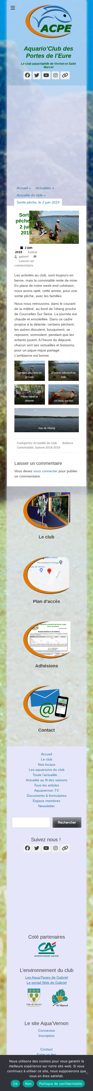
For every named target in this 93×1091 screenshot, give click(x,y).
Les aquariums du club (46, 770)
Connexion (46, 1030)
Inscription (46, 1036)
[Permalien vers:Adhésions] (46, 640)
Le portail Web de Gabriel (47, 983)
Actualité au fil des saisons (46, 780)
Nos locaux (46, 764)
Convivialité (25, 447)
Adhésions (46, 665)
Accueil (24, 188)
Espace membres (46, 801)
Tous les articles (46, 785)
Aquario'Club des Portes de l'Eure (48, 52)
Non (28, 1084)
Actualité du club (31, 195)
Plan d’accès (46, 601)
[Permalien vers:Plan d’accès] (46, 575)
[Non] (86, 1072)
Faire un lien (46, 1054)
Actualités (45, 188)
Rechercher (67, 822)
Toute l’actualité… (47, 775)
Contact (46, 730)
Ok (15, 1084)
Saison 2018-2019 (47, 447)
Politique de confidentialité (60, 1084)
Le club (46, 537)
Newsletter (46, 806)
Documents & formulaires (46, 796)
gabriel (24, 256)
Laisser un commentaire (24, 263)
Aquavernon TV (46, 790)
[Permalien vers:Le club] (46, 511)
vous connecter (45, 471)
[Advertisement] (46, 131)
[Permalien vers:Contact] (46, 704)
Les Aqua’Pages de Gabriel (46, 977)
